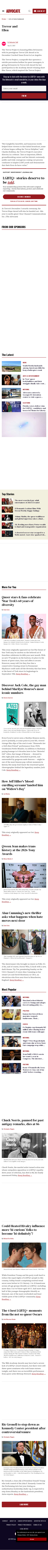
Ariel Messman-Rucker (10, 1319)
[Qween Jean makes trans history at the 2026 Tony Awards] (24, 875)
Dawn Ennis (7, 610)
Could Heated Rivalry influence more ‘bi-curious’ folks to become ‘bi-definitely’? (23, 1230)
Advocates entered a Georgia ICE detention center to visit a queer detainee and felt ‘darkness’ (34, 395)
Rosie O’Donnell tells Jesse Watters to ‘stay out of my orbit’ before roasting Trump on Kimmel (34, 1070)
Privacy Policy (22, 1535)
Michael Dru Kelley (9, 1238)
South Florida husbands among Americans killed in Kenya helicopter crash (34, 367)
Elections (26, 403)
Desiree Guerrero (8, 698)
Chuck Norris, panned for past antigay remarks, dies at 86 (23, 1122)
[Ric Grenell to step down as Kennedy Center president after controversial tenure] (24, 1453)
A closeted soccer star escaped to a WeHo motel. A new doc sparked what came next (30, 534)
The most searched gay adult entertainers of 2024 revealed (27, 501)
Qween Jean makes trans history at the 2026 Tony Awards (19, 850)
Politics (26, 1011)
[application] (24, 424)
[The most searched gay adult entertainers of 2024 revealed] (7, 501)
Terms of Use (34, 1535)
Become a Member (24, 197)
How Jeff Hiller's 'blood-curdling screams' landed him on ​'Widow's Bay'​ (22, 785)
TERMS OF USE (37, 1525)
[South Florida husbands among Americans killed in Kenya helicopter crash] (11, 366)
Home (4, 19)
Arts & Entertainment (16, 19)
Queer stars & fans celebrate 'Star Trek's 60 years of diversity (21, 601)
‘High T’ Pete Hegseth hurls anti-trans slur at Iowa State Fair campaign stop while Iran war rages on (34, 1044)
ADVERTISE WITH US (40, 1521)
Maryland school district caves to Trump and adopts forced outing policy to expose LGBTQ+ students (34, 1003)
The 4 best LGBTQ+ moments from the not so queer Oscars (22, 1312)
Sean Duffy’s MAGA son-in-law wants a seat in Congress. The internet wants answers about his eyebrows (33, 1058)
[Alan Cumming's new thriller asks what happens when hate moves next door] (24, 942)
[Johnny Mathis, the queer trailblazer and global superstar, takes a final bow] (7, 517)
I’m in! (24, 95)
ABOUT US (13, 1521)
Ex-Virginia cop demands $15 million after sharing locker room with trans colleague (34, 1029)
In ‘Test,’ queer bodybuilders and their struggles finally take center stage (34, 382)
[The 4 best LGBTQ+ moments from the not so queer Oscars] (24, 1336)
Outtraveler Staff (13, 42)
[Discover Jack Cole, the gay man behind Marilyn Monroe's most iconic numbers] (24, 714)
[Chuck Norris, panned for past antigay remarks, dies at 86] (24, 1145)
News (24, 363)
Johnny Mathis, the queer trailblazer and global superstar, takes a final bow (30, 518)
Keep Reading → (23, 674)
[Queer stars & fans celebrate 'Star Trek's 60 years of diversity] (24, 626)
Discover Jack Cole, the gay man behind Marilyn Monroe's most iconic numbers (24, 689)
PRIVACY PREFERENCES (24, 1525)
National (26, 390)
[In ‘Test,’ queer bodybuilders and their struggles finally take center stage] (11, 380)
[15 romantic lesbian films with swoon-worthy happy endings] (7, 509)
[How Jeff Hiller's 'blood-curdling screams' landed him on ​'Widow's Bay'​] (24, 810)
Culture (26, 1065)
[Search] (29, 11)
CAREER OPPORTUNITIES (25, 1521)
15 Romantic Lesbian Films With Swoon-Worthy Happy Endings (28, 509)
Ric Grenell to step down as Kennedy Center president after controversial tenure (24, 1428)
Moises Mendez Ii (8, 859)
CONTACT (5, 1521)
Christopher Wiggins (9, 1129)
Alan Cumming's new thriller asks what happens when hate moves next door (22, 917)
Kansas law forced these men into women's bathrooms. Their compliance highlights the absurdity (33, 1018)
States (25, 1024)
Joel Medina (7, 794)
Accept (32, 1539)
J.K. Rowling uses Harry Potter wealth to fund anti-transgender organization (30, 525)
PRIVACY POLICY (11, 1525)
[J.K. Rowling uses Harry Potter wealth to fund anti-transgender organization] (7, 525)
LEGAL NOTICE (24, 1529)
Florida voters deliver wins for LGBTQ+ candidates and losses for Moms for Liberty (34, 408)
